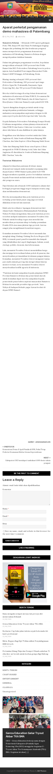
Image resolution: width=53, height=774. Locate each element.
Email (5, 516)
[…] (27, 752)
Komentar (7, 489)
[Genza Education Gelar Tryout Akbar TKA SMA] (26, 712)
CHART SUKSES (9, 674)
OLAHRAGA (8, 687)
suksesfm (21, 37)
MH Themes (41, 771)
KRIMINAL (7, 683)
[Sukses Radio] (26, 16)
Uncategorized (9, 691)
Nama (5, 509)
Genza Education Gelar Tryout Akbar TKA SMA (23, 624)
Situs (5, 524)
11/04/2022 (9, 37)
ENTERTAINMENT (11, 679)
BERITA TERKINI (10, 670)
